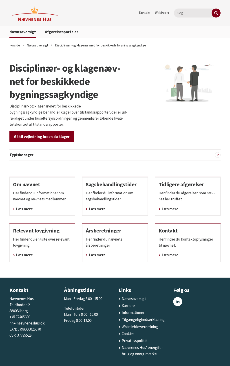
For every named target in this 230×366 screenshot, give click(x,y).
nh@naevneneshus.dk (27, 323)
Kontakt (144, 13)
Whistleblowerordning (140, 326)
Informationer (133, 312)
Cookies (128, 333)
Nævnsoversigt (22, 31)
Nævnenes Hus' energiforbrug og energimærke (143, 350)
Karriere (128, 305)
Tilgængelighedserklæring (143, 319)
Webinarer (162, 13)
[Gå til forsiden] (34, 13)
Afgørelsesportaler (61, 31)
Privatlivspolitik (135, 340)
